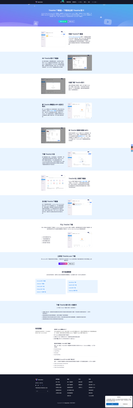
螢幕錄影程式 (58, 390)
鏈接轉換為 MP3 (81, 136)
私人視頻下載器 (84, 181)
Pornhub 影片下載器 (41, 281)
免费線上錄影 (58, 387)
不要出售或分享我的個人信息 (41, 387)
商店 (89, 2)
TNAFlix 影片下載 (40, 286)
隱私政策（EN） (92, 384)
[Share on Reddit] (132, 149)
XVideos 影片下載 (40, 289)
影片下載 (58, 382)
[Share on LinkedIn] (132, 151)
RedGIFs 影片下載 (73, 285)
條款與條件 (91, 390)
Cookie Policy (116, 406)
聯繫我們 (80, 384)
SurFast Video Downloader (74, 36)
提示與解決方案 (70, 390)
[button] (130, 397)
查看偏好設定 (125, 404)
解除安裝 (90, 393)
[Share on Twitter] (132, 147)
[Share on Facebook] (132, 145)
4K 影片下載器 (53, 110)
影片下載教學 (70, 382)
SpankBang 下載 (72, 282)
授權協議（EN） (92, 387)
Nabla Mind (40, 2)
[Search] (47, 391)
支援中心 (80, 387)
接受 (112, 404)
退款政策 (90, 382)
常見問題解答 (70, 393)
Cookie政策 (91, 395)
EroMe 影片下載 (72, 287)
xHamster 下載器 (40, 283)
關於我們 (80, 382)
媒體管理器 (68, 2)
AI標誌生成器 (58, 393)
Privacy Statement (121, 406)
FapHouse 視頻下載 (73, 290)
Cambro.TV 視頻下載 (41, 291)
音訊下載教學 (70, 384)
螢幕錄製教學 (70, 387)
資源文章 (69, 395)
